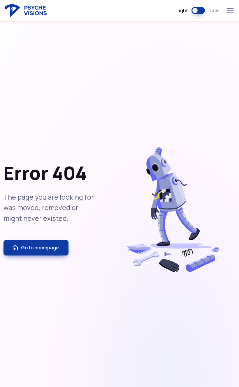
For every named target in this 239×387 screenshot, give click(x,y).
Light (182, 10)
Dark (213, 10)
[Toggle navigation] (230, 11)
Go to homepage (40, 247)
